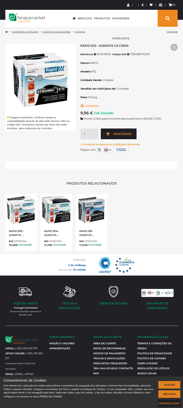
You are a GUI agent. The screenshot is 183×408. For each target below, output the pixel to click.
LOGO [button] (27, 18)
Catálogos (120, 38)
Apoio (29, 374)
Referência (87, 54)
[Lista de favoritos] (151, 5)
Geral (18, 374)
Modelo (85, 71)
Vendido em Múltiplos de (97, 88)
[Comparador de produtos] (161, 5)
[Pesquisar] (168, 18)
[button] (147, 363)
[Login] (128, 5)
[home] (74, 18)
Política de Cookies (51, 396)
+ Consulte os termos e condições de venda (110, 144)
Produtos (102, 18)
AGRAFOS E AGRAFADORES (57, 32)
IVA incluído (104, 113)
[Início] (6, 32)
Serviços (85, 18)
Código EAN (119, 54)
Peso (83, 97)
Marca (84, 63)
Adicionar (122, 134)
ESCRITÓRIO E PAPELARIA (25, 32)
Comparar (92, 105)
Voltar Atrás (172, 32)
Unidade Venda (90, 80)
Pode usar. (72, 265)
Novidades (120, 18)
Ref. (11, 241)
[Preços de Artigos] (143, 5)
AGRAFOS (80, 32)
